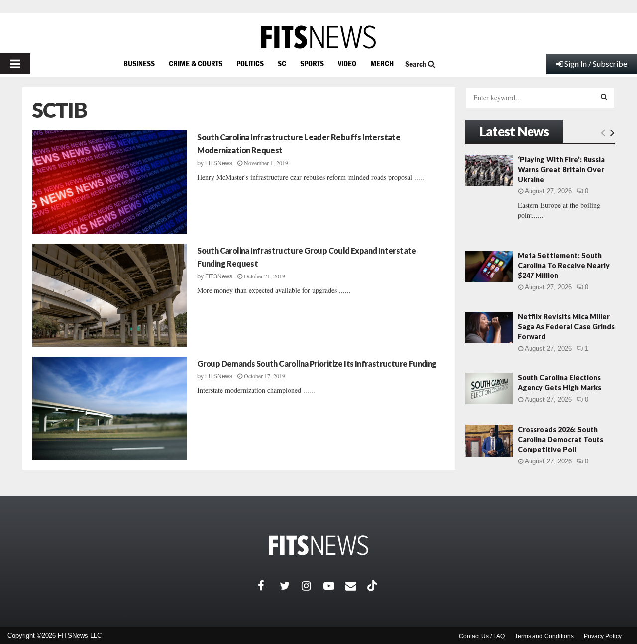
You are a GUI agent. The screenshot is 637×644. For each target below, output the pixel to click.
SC (282, 63)
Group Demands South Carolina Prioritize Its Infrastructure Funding (316, 363)
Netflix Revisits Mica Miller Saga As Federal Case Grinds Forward (566, 326)
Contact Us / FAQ (482, 636)
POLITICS (250, 63)
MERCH (382, 63)
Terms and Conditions (544, 636)
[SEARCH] (604, 97)
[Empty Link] (603, 132)
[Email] (356, 586)
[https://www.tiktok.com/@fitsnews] (373, 586)
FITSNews (218, 163)
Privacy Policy (603, 636)
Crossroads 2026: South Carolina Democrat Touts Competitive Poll (560, 439)
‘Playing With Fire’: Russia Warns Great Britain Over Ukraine (561, 169)
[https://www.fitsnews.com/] (318, 37)
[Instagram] (312, 586)
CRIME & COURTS (195, 63)
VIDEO (347, 63)
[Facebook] (269, 586)
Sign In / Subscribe (595, 63)
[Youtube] (334, 586)
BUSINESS (139, 63)
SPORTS (312, 63)
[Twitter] (291, 586)
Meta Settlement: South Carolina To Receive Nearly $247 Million (564, 265)
